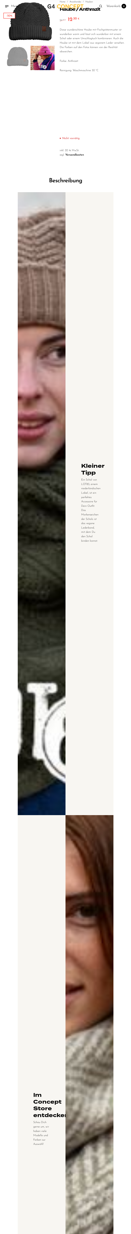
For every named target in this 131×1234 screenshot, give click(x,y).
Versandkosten (74, 155)
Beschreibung (65, 181)
